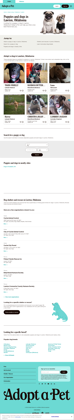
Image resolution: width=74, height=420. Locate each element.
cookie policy (18, 417)
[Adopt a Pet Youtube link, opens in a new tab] (48, 384)
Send (64, 372)
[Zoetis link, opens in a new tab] (47, 413)
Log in (56, 6)
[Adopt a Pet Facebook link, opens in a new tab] (39, 384)
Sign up (65, 6)
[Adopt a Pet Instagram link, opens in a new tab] (51, 384)
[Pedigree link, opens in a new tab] (42, 413)
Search (37, 154)
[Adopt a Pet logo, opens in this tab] (37, 397)
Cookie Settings (37, 409)
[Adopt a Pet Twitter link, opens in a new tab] (42, 384)
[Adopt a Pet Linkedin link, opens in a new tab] (54, 384)
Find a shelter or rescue (11, 312)
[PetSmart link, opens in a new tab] (35, 413)
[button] (20, 91)
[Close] (71, 416)
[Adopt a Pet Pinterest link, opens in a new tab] (45, 384)
